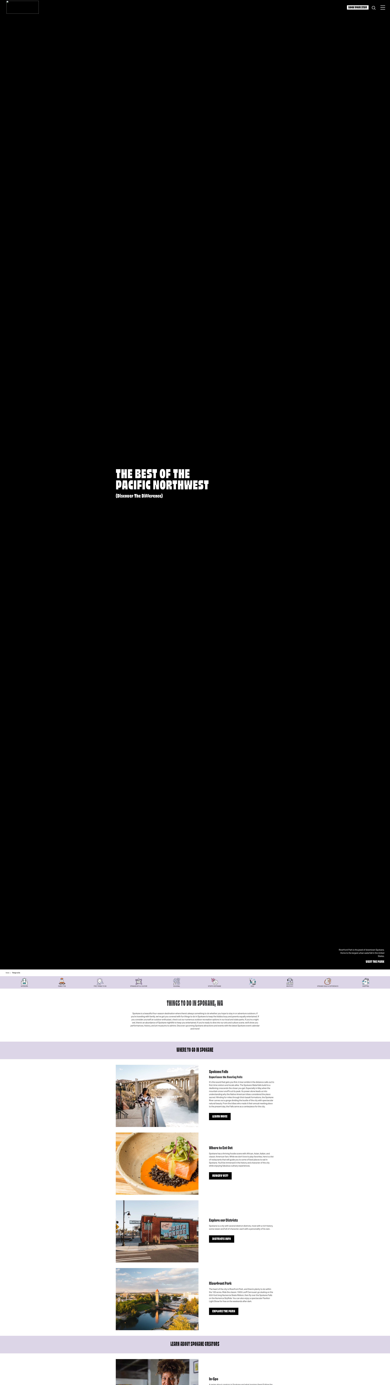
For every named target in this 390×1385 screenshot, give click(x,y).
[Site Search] (374, 7)
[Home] (23, 7)
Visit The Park (375, 962)
